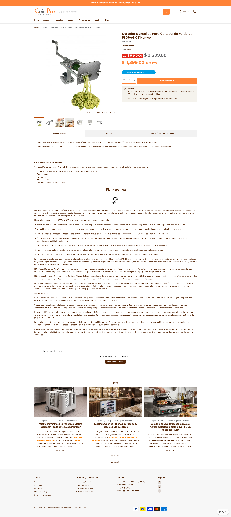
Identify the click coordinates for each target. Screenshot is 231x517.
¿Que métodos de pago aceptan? (164, 133)
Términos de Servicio (83, 482)
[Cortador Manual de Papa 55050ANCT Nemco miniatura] (39, 122)
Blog (107, 20)
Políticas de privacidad (84, 488)
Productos (58, 20)
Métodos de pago (41, 492)
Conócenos (38, 485)
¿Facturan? (108, 133)
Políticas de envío (82, 485)
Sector (71, 20)
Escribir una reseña (115, 361)
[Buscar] (166, 12)
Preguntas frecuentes (42, 495)
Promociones (84, 20)
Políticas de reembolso (84, 492)
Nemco (128, 50)
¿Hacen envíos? (60, 133)
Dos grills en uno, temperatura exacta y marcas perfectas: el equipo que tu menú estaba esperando (170, 427)
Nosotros (98, 20)
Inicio (36, 20)
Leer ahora (59, 450)
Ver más (114, 462)
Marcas (46, 20)
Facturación (38, 488)
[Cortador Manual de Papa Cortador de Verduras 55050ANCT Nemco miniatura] (49, 122)
